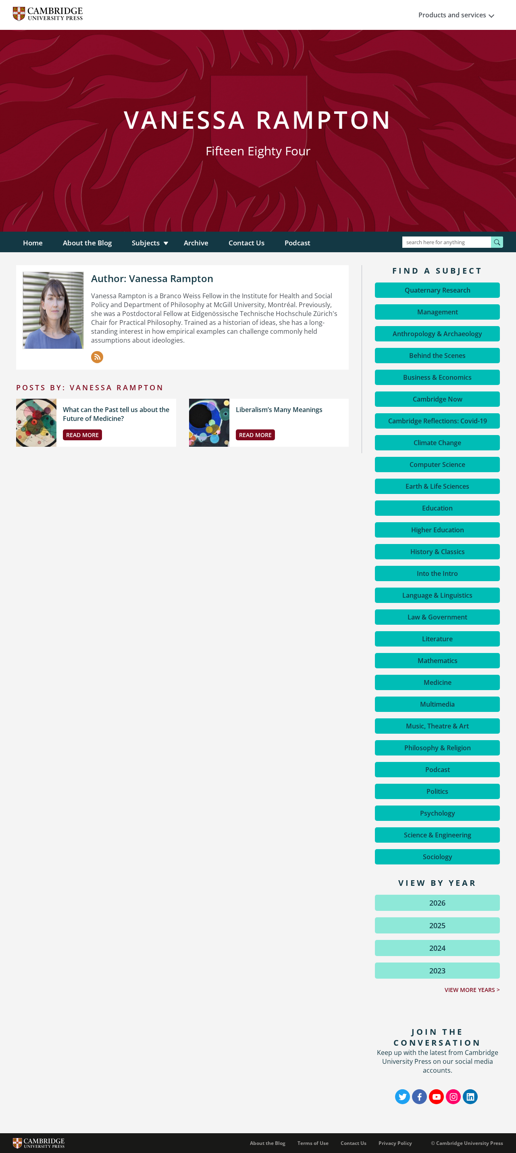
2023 (437, 970)
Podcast (297, 242)
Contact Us (246, 242)
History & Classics (437, 551)
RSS (97, 357)
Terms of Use (313, 1143)
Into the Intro (437, 573)
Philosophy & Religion (437, 747)
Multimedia (437, 704)
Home (33, 242)
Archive (196, 242)
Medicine (438, 682)
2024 (437, 948)
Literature (437, 638)
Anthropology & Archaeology (437, 333)
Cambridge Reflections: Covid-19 (437, 420)
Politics (437, 791)
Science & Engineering (437, 835)
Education (437, 508)
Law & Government (437, 617)
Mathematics (438, 660)
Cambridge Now (437, 399)
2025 (437, 925)
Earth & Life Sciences (437, 486)
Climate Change (437, 442)
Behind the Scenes (437, 355)
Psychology (437, 813)
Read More (82, 435)
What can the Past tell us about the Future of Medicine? (116, 414)
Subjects (146, 242)
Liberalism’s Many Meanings (279, 409)
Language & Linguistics (437, 595)
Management (437, 312)
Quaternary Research (437, 290)
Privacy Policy (395, 1143)
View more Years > (472, 990)
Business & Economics (437, 377)
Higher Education (437, 529)
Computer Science (437, 464)
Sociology (437, 856)
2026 (437, 903)
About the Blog (87, 242)
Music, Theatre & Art (437, 726)
